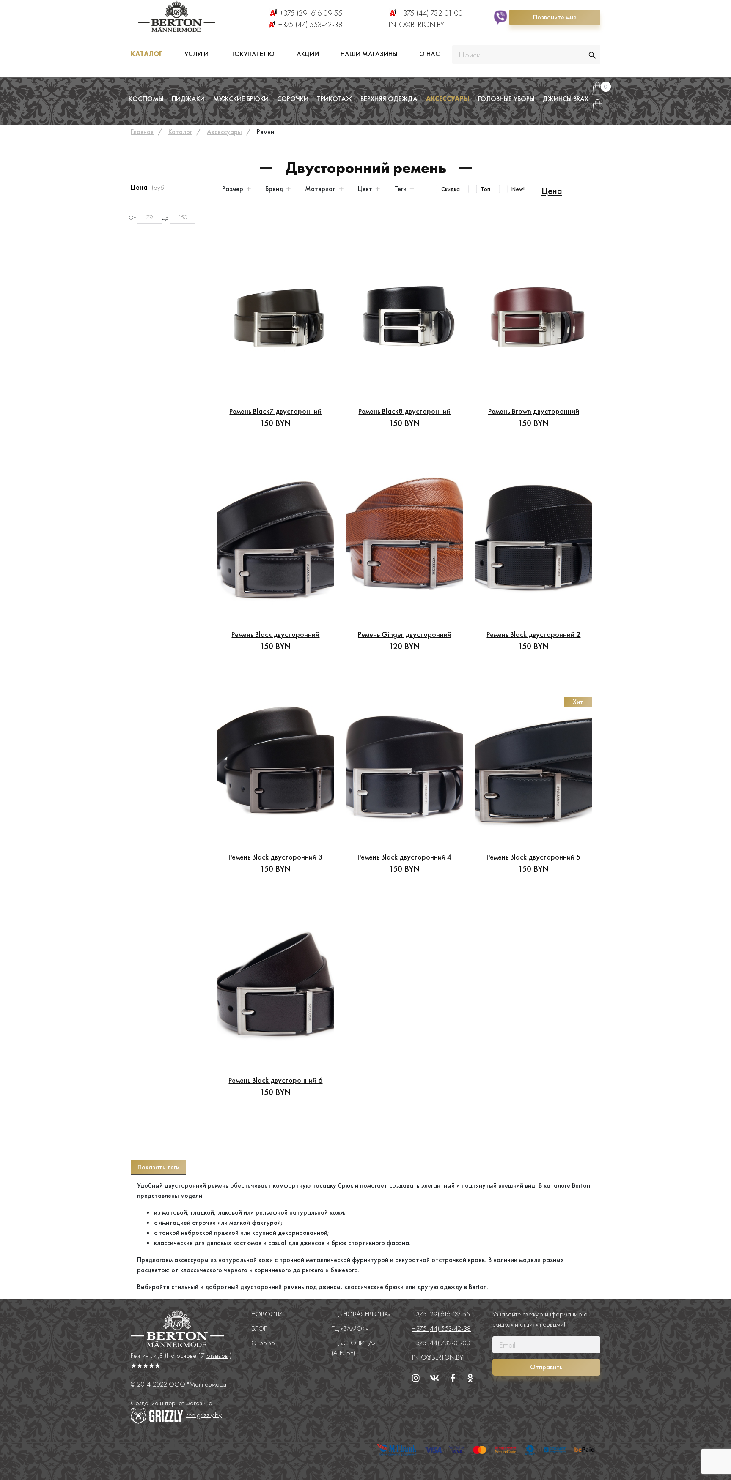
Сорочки (292, 98)
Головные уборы (506, 98)
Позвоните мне (555, 17)
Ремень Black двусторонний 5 (533, 857)
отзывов (217, 1355)
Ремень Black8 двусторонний (404, 411)
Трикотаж (334, 98)
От (132, 217)
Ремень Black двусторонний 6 (275, 1080)
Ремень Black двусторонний (275, 634)
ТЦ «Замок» (350, 1328)
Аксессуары (448, 98)
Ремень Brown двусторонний (533, 411)
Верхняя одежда (389, 98)
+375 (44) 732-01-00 (431, 13)
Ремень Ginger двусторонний (404, 634)
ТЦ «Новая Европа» (361, 1314)
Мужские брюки (241, 98)
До (165, 217)
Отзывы (263, 1342)
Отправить (546, 1367)
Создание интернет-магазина (171, 1402)
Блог (259, 1328)
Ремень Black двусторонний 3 (275, 857)
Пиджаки (188, 98)
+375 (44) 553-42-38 (310, 24)
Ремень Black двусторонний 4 (404, 857)
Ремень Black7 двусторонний (275, 411)
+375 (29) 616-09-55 (311, 13)
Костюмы (146, 98)
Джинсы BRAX (565, 98)
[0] (597, 92)
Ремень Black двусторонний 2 (533, 634)
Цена (551, 191)
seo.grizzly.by (204, 1414)
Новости (267, 1314)
